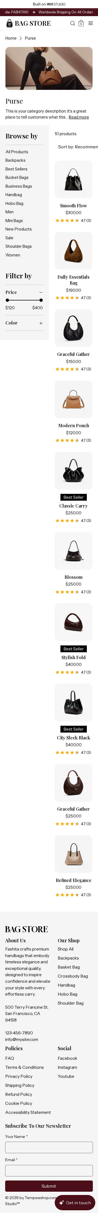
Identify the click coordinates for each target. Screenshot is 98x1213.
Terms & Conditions (24, 1067)
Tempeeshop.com (41, 1197)
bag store (33, 23)
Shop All (66, 949)
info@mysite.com (21, 1039)
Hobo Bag (67, 994)
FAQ (9, 1058)
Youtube (66, 1076)
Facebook (67, 1058)
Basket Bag (69, 967)
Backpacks (68, 958)
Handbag (66, 985)
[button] (81, 23)
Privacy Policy (18, 1076)
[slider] (7, 300)
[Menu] (91, 23)
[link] (73, 220)
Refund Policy (18, 1094)
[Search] (72, 23)
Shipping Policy (19, 1085)
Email (11, 1159)
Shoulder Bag (71, 1003)
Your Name (16, 1136)
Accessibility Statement (28, 1112)
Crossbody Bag (73, 976)
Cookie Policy (18, 1103)
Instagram (67, 1067)
